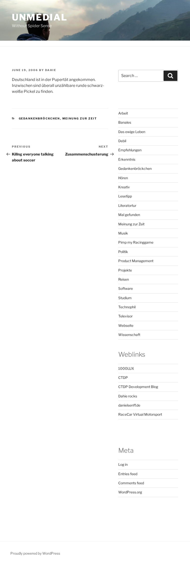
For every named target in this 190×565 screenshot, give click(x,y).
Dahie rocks (127, 396)
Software (125, 288)
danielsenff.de (129, 405)
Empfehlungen (130, 150)
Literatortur (127, 205)
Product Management (135, 261)
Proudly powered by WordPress (35, 553)
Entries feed (127, 474)
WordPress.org (130, 492)
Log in (123, 464)
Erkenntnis (126, 159)
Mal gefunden (129, 215)
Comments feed (131, 483)
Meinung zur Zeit (79, 118)
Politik (123, 252)
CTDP (123, 377)
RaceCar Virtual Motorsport (140, 414)
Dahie (50, 70)
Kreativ (124, 187)
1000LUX (126, 368)
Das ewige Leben (131, 132)
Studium (125, 298)
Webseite (125, 325)
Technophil (127, 307)
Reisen (123, 279)
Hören (123, 178)
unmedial (40, 17)
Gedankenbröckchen (39, 118)
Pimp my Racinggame (135, 242)
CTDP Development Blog (138, 387)
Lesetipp (125, 196)
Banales (124, 122)
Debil (122, 141)
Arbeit (123, 113)
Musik (123, 233)
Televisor (125, 316)
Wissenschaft (129, 334)
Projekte (125, 270)
